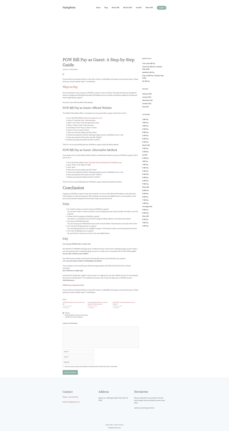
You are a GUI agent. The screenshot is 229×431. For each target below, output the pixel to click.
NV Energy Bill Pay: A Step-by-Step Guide (76, 315)
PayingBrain (69, 7)
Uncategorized (147, 206)
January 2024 (146, 97)
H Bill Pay (145, 158)
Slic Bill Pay (146, 81)
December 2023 (147, 100)
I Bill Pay (145, 161)
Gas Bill (139, 8)
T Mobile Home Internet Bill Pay (74, 317)
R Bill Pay (145, 194)
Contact (161, 8)
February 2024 (147, 94)
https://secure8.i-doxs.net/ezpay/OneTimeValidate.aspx (103, 162)
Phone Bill (115, 8)
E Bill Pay (145, 142)
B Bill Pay (145, 132)
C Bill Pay (145, 135)
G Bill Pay (145, 152)
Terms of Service (119, 425)
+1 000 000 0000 (72, 397)
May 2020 (145, 107)
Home (98, 8)
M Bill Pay (145, 174)
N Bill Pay (145, 177)
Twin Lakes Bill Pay (148, 63)
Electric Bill (127, 8)
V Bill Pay (145, 210)
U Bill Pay (145, 203)
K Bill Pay (145, 168)
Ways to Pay (70, 87)
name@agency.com (73, 402)
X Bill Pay (145, 219)
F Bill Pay (145, 148)
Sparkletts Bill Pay (148, 72)
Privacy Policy (109, 425)
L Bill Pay (145, 171)
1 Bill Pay (145, 119)
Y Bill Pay (145, 223)
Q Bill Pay (145, 190)
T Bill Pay (145, 200)
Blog (106, 8)
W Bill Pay (145, 213)
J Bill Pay (145, 164)
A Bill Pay (145, 129)
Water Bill (149, 8)
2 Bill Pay (145, 123)
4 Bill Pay (145, 126)
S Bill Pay (145, 197)
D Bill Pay (145, 139)
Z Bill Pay (145, 226)
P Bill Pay (67, 313)
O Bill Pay (145, 181)
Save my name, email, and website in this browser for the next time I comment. (91, 366)
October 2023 (146, 103)
